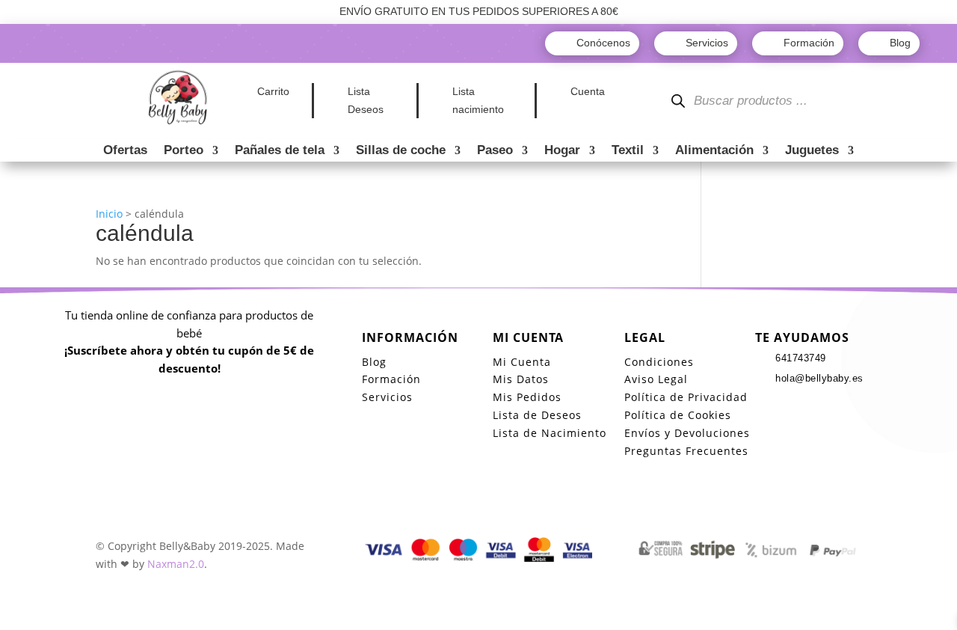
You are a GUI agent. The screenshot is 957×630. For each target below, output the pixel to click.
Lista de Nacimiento (549, 433)
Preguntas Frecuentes (686, 451)
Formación (391, 379)
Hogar (562, 151)
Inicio (109, 214)
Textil (628, 151)
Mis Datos (521, 379)
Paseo (495, 151)
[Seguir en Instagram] (797, 406)
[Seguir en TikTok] (767, 406)
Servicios (387, 397)
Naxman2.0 (175, 564)
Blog (374, 362)
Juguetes (812, 151)
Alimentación (714, 151)
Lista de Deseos (537, 415)
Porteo (183, 151)
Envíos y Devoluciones (687, 433)
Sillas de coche (401, 151)
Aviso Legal (656, 379)
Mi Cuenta (522, 362)
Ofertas (125, 151)
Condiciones (659, 362)
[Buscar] (678, 101)
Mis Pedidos (527, 397)
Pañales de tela (279, 151)
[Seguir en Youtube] (857, 406)
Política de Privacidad (686, 397)
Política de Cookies (677, 415)
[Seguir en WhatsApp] (827, 406)
